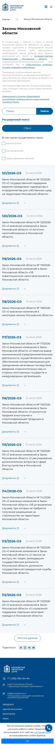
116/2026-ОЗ (11, 398)
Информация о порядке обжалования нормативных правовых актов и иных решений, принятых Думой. (25, 99)
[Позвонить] (48, 728)
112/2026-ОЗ (11, 595)
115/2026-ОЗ (11, 445)
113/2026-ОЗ (11, 541)
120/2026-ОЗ (12, 216)
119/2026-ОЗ (11, 259)
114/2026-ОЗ (12, 491)
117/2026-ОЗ (11, 337)
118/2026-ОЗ (12, 302)
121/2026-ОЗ (11, 173)
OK (27, 741)
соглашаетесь (42, 732)
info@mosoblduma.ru (16, 693)
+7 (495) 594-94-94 (18, 678)
